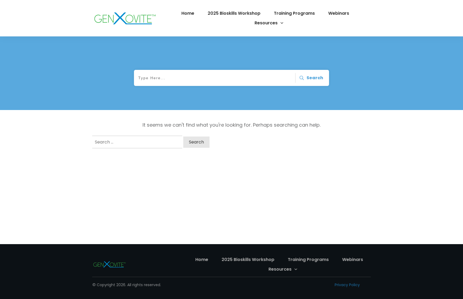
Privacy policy (347, 284)
